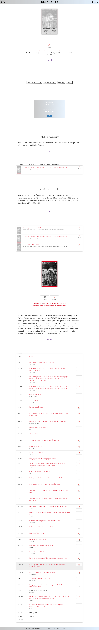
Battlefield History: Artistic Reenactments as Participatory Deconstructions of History (46, 605)
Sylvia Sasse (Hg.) (60, 303)
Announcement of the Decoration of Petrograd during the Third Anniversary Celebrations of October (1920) (48, 464)
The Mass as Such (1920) (36, 407)
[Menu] (1, 2)
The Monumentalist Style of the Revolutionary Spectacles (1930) (48, 558)
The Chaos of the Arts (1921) (37, 533)
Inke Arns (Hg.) (37, 303)
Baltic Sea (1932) (33, 434)
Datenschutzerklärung (62, 628)
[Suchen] (4, 2)
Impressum (70, 628)
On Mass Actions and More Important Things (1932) (44, 440)
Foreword (31, 356)
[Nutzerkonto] (92, 2)
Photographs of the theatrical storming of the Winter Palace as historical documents (48, 586)
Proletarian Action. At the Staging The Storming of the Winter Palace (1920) (49, 513)
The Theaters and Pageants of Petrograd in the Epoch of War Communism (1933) (47, 565)
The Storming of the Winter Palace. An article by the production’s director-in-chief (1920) (48, 369)
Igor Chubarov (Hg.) (49, 303)
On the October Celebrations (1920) (39, 471)
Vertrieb (49, 628)
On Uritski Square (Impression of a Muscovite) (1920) (44, 520)
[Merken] (48, 60)
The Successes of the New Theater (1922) (41, 545)
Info (42, 628)
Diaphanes (49, 2)
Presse (45, 628)
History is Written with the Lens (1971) (40, 578)
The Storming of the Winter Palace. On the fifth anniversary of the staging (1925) (48, 414)
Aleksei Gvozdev (44, 51)
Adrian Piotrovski (54, 51)
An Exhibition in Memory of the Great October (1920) (44, 484)
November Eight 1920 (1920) (37, 427)
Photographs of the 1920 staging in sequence (42, 458)
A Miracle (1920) (33, 401)
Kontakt (54, 628)
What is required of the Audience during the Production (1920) (47, 421)
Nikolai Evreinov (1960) (35, 446)
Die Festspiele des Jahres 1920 (32, 228)
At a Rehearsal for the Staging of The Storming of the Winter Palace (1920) (49, 491)
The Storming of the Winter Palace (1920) (41, 362)
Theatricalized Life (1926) (36, 552)
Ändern (49, 116)
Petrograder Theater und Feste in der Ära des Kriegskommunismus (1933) (45, 167)
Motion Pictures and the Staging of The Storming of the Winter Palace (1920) (48, 499)
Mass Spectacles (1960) (36, 452)
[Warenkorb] (97, 2)
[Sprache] (95, 2)
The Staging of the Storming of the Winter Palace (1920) (46, 478)
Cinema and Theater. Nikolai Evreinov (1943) (42, 572)
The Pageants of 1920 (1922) (31, 244)
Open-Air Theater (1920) (36, 394)
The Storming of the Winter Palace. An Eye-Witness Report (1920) (48, 506)
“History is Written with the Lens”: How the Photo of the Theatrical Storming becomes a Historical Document (49, 597)
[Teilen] (51, 60)
